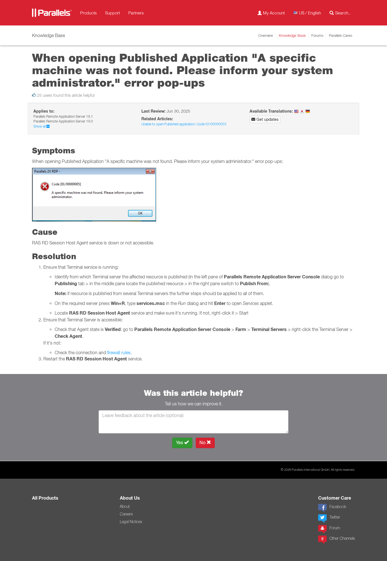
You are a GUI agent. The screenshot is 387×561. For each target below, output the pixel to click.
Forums (317, 35)
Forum (334, 528)
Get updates (266, 119)
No (203, 443)
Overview (265, 35)
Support (112, 12)
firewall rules (119, 352)
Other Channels (342, 538)
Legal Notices (131, 521)
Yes (180, 443)
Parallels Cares (340, 35)
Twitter (334, 517)
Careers (126, 514)
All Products (45, 498)
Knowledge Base (292, 35)
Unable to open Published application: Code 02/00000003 (183, 124)
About (125, 506)
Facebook (337, 506)
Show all (39, 126)
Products (88, 12)
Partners (136, 12)
